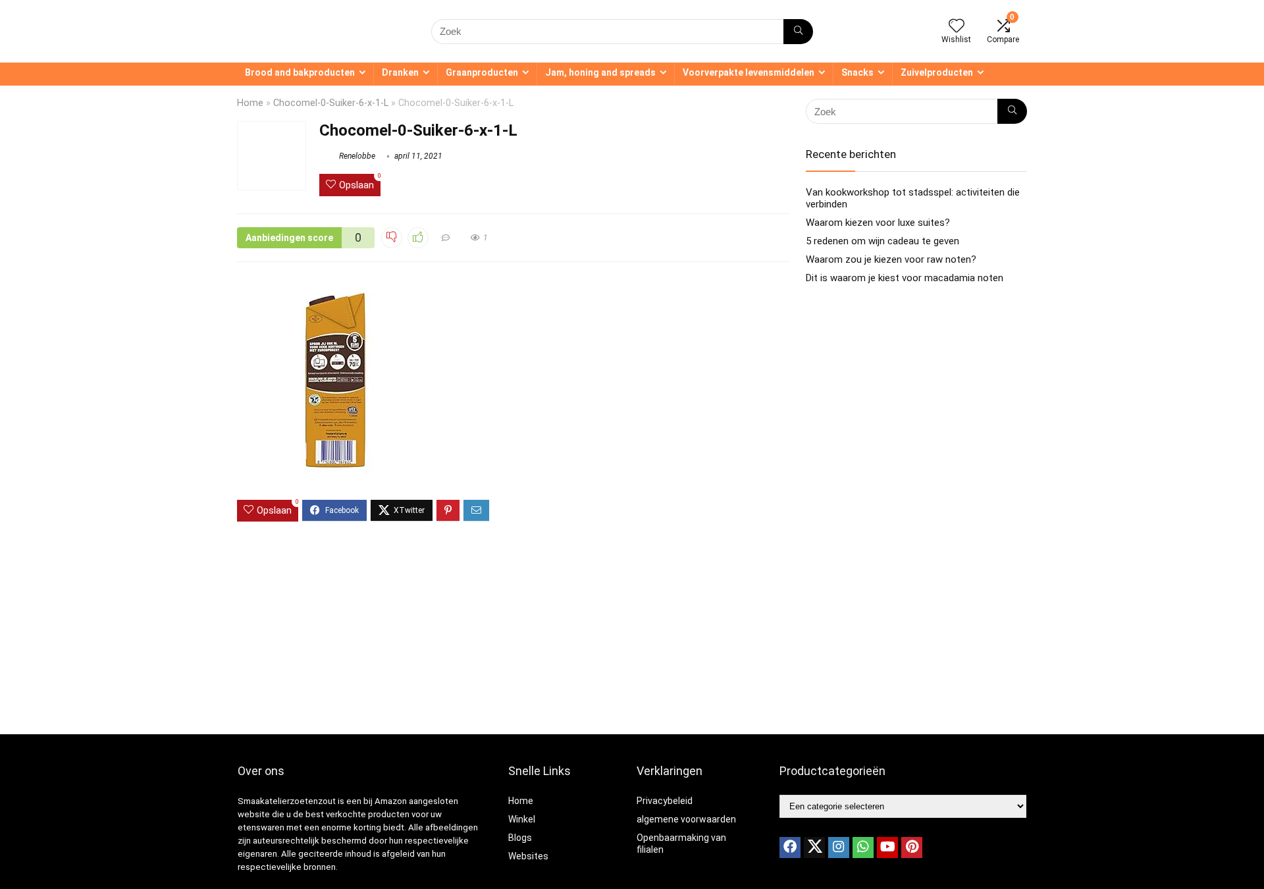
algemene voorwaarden (686, 819)
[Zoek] (798, 31)
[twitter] (814, 847)
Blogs (520, 837)
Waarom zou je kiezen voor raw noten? (891, 259)
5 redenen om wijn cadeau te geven (882, 241)
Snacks (857, 72)
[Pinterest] (911, 847)
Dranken (400, 72)
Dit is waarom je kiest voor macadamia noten (904, 278)
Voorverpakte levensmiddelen (748, 72)
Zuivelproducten (937, 72)
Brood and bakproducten (300, 72)
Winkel (521, 819)
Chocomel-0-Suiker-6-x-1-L (330, 103)
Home (250, 103)
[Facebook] (790, 847)
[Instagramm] (838, 847)
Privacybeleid (665, 800)
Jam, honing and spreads (600, 72)
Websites (528, 856)
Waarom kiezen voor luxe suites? (878, 223)
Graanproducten (482, 72)
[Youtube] (887, 847)
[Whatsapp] (863, 847)
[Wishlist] (956, 27)
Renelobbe (356, 156)
